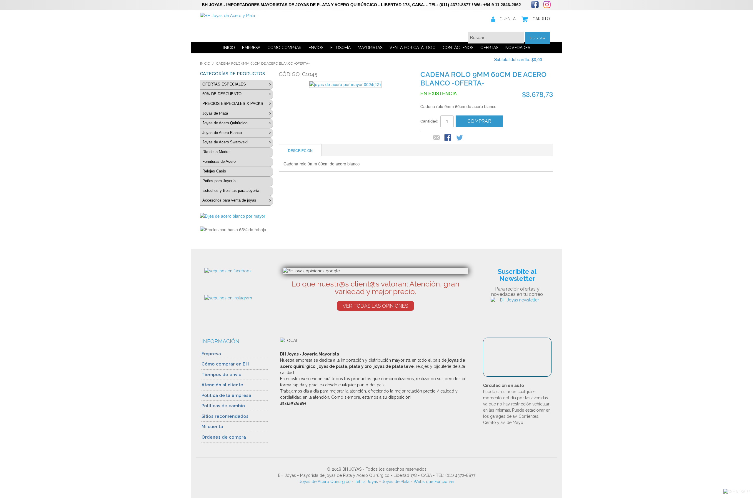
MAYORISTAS (370, 47)
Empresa (211, 353)
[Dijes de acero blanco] (236, 216)
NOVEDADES (517, 47)
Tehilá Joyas (366, 481)
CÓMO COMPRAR (284, 47)
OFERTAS (489, 47)
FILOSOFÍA (340, 47)
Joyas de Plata (395, 481)
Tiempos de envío (221, 374)
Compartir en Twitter (460, 138)
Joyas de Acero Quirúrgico (325, 481)
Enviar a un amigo (436, 138)
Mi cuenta (212, 426)
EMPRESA (251, 47)
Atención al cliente (222, 385)
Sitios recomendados (225, 416)
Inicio (205, 63)
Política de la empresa (226, 395)
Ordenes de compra (223, 437)
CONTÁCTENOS (458, 47)
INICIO (229, 47)
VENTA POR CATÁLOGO (412, 47)
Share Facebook (448, 138)
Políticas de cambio (223, 405)
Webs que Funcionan (434, 481)
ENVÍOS (316, 47)
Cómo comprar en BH (225, 364)
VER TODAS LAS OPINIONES (375, 306)
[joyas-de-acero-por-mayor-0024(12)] (345, 84)
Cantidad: (429, 121)
